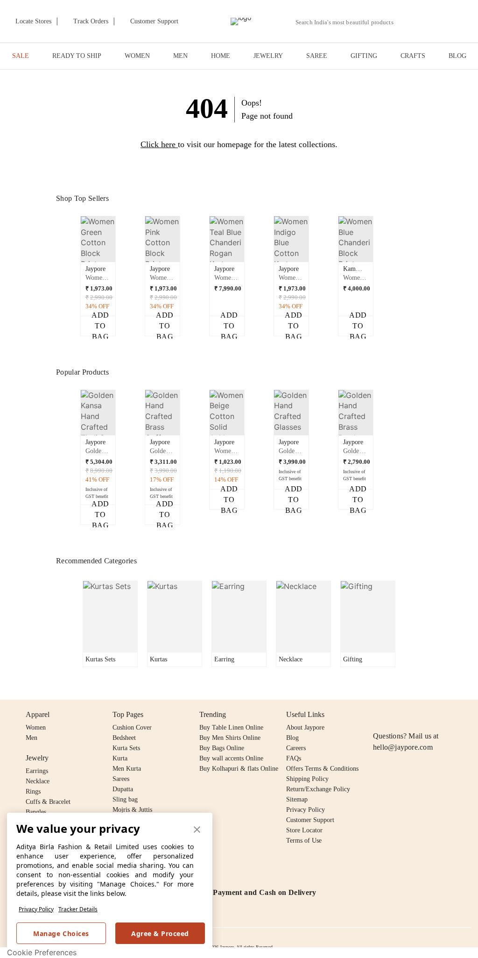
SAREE (316, 55)
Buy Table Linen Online (231, 727)
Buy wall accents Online (231, 758)
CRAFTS (413, 55)
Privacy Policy (36, 909)
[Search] (406, 22)
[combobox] (348, 22)
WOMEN (137, 55)
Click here (158, 144)
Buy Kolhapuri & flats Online (238, 768)
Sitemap (297, 799)
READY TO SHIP (76, 55)
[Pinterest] (450, 714)
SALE (20, 55)
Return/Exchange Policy (318, 789)
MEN (180, 55)
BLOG (457, 55)
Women (36, 727)
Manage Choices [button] (61, 933)
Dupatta (122, 789)
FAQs (293, 758)
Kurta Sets (126, 748)
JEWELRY (268, 55)
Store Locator (304, 830)
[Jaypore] (241, 21)
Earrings (37, 770)
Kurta (119, 758)
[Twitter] (414, 714)
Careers (296, 748)
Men (31, 737)
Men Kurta (126, 768)
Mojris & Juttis (132, 809)
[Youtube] (432, 714)
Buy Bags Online (221, 748)
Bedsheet (124, 737)
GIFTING (364, 55)
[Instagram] (378, 714)
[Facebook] (396, 714)
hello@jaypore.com (403, 747)
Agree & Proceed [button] (160, 933)
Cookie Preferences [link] (42, 952)
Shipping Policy (307, 778)
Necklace (37, 781)
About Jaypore (305, 727)
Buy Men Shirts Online (229, 737)
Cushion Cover (132, 727)
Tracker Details (78, 909)
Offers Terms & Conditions (322, 768)
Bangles (36, 812)
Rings (33, 791)
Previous (75, 242)
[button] (427, 21)
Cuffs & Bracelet (48, 801)
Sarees (120, 778)
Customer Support (310, 819)
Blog (292, 737)
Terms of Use (304, 840)
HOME (220, 55)
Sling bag (125, 799)
